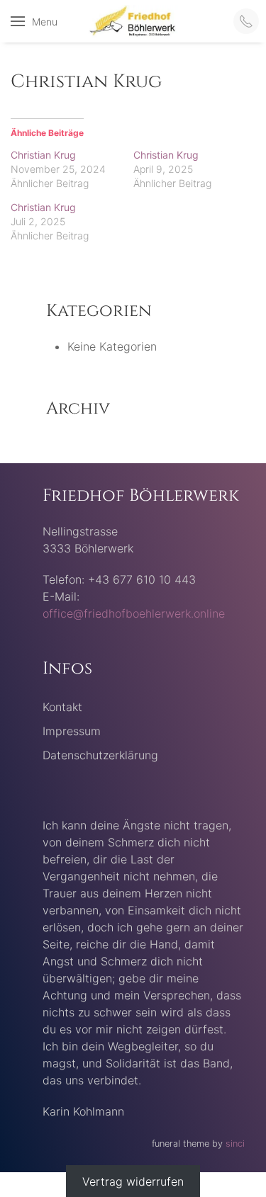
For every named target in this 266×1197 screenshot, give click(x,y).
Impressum (72, 731)
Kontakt (62, 707)
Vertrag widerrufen (133, 1181)
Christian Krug (43, 155)
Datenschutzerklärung (100, 755)
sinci (235, 1143)
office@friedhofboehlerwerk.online (134, 613)
